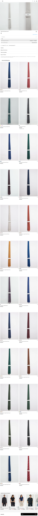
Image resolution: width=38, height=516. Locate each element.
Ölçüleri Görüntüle (35, 34)
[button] (36, 493)
